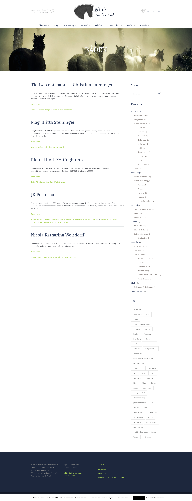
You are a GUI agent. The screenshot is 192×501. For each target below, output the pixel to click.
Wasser (135, 437)
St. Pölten (141, 156)
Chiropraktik (142, 266)
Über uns (43, 25)
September (137, 422)
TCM (139, 262)
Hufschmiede (139, 246)
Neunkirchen (142, 152)
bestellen (147, 334)
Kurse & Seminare (37, 219)
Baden (33, 110)
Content (136, 344)
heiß (143, 373)
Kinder (130, 25)
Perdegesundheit (139, 393)
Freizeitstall (104, 219)
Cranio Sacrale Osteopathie (148, 275)
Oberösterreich (140, 115)
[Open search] (154, 25)
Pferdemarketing (139, 398)
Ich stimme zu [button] (139, 498)
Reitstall (84, 25)
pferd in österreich (139, 403)
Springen (141, 193)
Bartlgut (136, 334)
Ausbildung (69, 25)
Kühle (144, 383)
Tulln (140, 160)
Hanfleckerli (152, 368)
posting (136, 407)
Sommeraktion (151, 422)
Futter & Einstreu (141, 234)
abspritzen (137, 309)
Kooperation (137, 378)
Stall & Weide (139, 226)
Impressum (102, 469)
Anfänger (136, 329)
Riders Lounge (152, 412)
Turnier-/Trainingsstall (52, 219)
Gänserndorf (113, 219)
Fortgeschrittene (150, 349)
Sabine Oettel (138, 417)
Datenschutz (102, 473)
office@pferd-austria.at (73, 473)
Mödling (141, 148)
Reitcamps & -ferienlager (144, 287)
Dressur (46, 257)
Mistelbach (142, 144)
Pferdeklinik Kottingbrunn (57, 160)
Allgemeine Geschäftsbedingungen (111, 477)
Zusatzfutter (142, 238)
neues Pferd (147, 388)
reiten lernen (137, 412)
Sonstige (141, 197)
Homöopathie (143, 271)
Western (141, 185)
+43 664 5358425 (154, 11)
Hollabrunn (35, 222)
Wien (54, 222)
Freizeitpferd (137, 354)
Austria (147, 329)
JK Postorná (42, 194)
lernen (135, 388)
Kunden (150, 378)
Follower (136, 349)
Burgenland (138, 119)
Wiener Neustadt (62, 222)
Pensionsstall (79, 219)
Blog (56, 25)
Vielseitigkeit (146, 201)
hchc (135, 373)
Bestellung (137, 339)
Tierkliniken (48, 147)
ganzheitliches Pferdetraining (143, 358)
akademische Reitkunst (141, 314)
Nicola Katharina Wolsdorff (57, 235)
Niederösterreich (66, 110)
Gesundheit (115, 25)
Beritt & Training (37, 257)
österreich (147, 437)
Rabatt (146, 407)
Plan (152, 403)
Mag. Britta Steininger (52, 122)
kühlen (153, 383)
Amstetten (88, 219)
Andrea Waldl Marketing (141, 324)
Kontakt (143, 25)
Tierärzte (34, 147)
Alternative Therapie (43, 110)
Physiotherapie (143, 279)
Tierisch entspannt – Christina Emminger (72, 85)
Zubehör (99, 25)
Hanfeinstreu (137, 368)
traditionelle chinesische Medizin (144, 432)
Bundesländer (136, 111)
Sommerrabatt (138, 427)
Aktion (135, 319)
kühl (134, 383)
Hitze (152, 373)
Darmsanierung (149, 344)
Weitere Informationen (155, 498)
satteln (150, 417)
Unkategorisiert (137, 291)
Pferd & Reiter (139, 230)
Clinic (148, 339)
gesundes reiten (138, 363)
